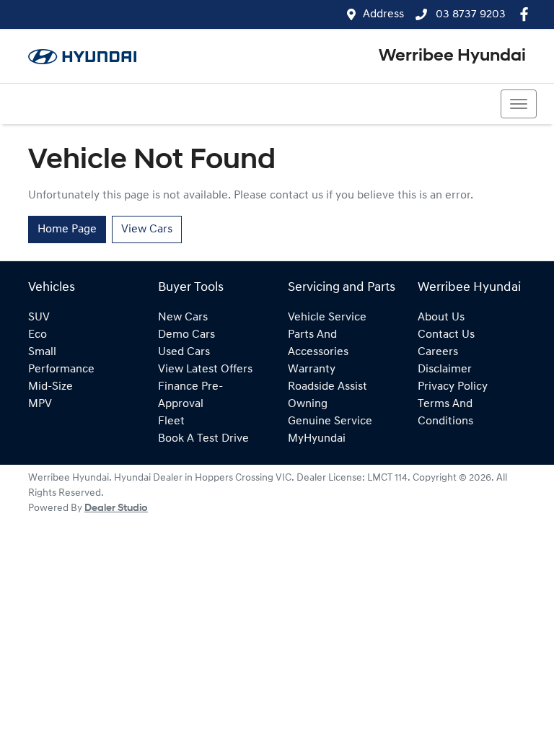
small (42, 352)
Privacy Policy (453, 387)
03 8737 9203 (469, 14)
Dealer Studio (116, 508)
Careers (438, 352)
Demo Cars (186, 335)
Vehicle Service (327, 317)
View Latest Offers (205, 369)
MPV (40, 404)
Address (383, 14)
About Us (441, 317)
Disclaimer (445, 369)
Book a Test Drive (203, 439)
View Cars (146, 229)
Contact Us (446, 335)
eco (37, 335)
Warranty (311, 369)
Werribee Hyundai (452, 56)
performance (61, 369)
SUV (39, 317)
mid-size (50, 387)
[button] (519, 103)
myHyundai (317, 439)
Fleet (171, 421)
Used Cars (184, 352)
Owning (307, 404)
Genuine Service (330, 421)
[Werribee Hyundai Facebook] (527, 14)
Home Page (67, 229)
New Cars (183, 317)
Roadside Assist (327, 387)
